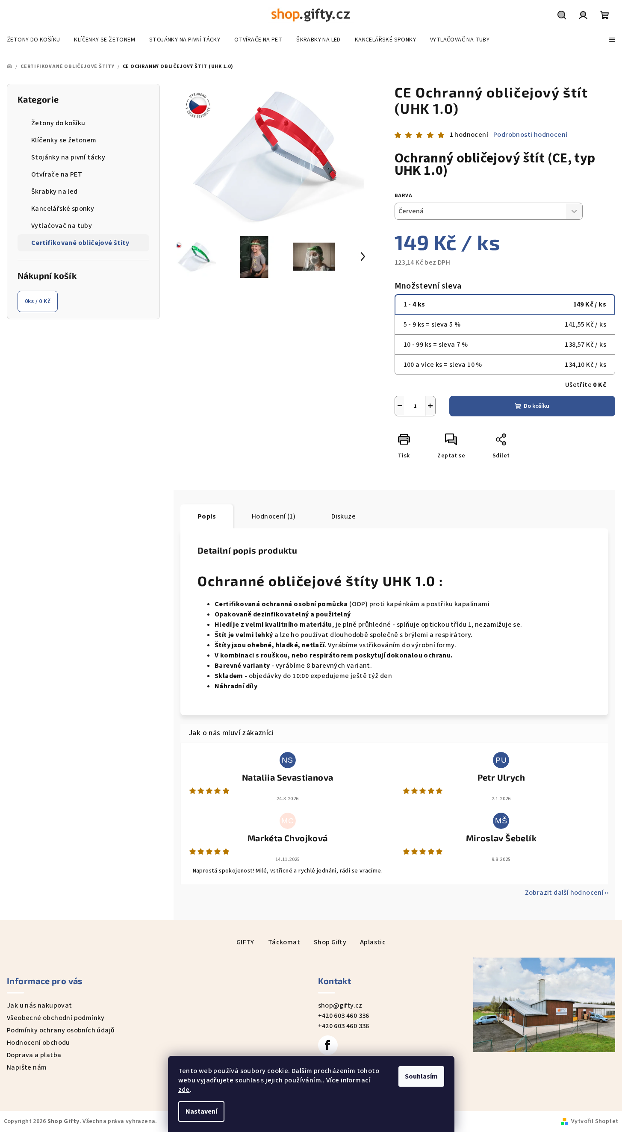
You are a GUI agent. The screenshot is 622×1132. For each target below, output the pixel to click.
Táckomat (284, 942)
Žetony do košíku (58, 123)
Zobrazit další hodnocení (564, 892)
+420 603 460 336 (343, 1015)
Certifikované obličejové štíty (80, 243)
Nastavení (201, 1111)
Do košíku (536, 406)
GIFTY (245, 942)
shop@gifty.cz (340, 1005)
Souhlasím (421, 1076)
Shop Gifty (330, 942)
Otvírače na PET (56, 174)
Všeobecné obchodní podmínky (56, 1018)
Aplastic (373, 942)
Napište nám (27, 1067)
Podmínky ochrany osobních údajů (61, 1030)
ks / (37, 301)
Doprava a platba (34, 1055)
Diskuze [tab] (343, 516)
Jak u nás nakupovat (39, 1005)
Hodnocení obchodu (38, 1042)
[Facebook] (328, 1045)
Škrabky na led (54, 191)
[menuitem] (33, 40)
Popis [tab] (207, 516)
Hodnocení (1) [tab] (273, 516)
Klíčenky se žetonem (64, 140)
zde (184, 1089)
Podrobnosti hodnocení (530, 134)
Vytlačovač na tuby (61, 225)
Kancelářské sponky (62, 208)
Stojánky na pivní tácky (68, 157)
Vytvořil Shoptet (594, 1121)
